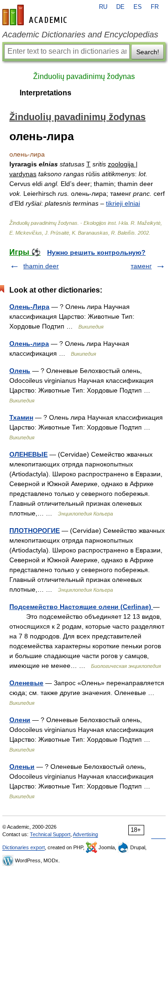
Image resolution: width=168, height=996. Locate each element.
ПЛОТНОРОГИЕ (34, 530)
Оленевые (26, 683)
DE (120, 7)
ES (137, 7)
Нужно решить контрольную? (96, 252)
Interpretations (45, 93)
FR (155, 7)
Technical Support (50, 834)
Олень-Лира (29, 306)
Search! (147, 52)
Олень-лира (29, 343)
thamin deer (41, 266)
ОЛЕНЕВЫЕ (28, 454)
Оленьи (22, 766)
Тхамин (21, 417)
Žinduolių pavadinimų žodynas (84, 76)
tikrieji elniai (123, 203)
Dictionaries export (23, 847)
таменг (141, 266)
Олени (19, 720)
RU (103, 7)
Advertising (85, 834)
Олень (19, 370)
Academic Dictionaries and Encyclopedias (80, 34)
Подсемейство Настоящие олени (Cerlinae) (81, 606)
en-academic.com (36, 15)
